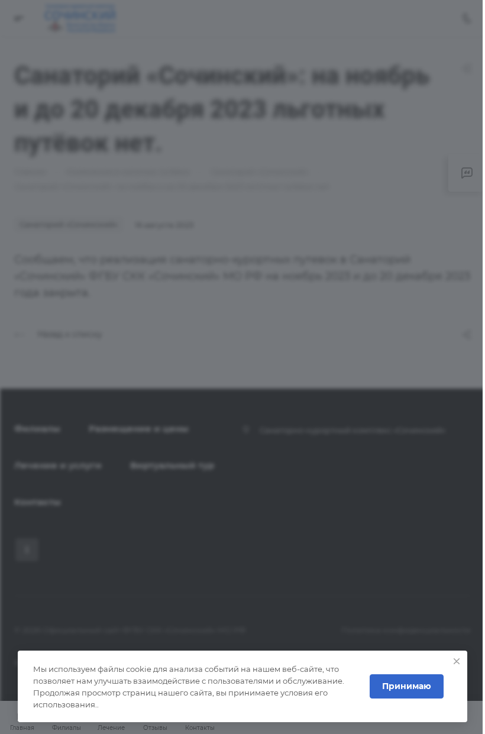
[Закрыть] (456, 661)
